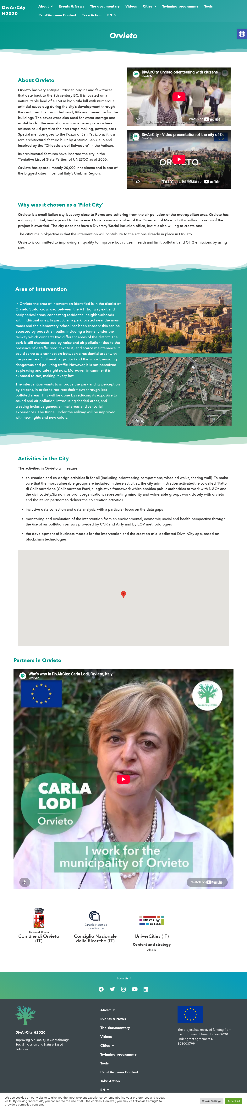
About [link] (43, 6)
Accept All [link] (234, 1101)
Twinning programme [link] (180, 6)
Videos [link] (131, 6)
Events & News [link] (71, 6)
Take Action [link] (92, 15)
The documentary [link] (105, 6)
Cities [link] (147, 6)
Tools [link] (208, 6)
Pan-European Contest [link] (57, 15)
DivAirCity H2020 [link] (13, 10)
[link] (242, 34)
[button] (123, 594)
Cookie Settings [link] (211, 1101)
